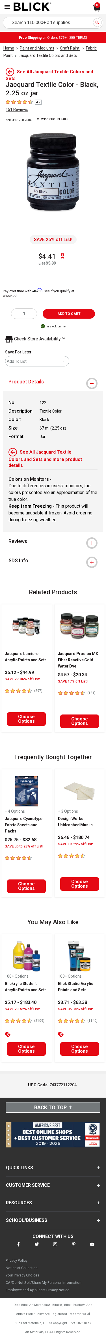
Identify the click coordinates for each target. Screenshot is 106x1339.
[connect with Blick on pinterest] (73, 1247)
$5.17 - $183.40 (20, 1002)
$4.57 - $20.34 (72, 674)
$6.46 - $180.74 (74, 837)
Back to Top (50, 1107)
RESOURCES (19, 1202)
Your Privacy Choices (22, 1275)
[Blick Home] (32, 7)
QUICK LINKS (19, 1167)
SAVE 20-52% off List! (22, 1009)
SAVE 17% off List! (73, 681)
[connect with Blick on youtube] (92, 1247)
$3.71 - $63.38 (72, 1002)
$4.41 (47, 256)
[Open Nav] (7, 7)
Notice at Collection (22, 1268)
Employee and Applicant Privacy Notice (37, 1290)
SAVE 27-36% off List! (22, 679)
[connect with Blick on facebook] (18, 1247)
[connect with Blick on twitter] (36, 1247)
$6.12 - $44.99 (19, 672)
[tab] (53, 381)
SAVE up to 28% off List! (24, 846)
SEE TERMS (78, 38)
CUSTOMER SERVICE (28, 1185)
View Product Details (52, 119)
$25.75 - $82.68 (20, 839)
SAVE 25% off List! (53, 239)
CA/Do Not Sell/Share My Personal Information (43, 1282)
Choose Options (26, 719)
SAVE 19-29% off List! (75, 844)
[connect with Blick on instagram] (55, 1247)
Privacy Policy (16, 1260)
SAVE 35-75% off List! (75, 1009)
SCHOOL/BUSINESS (26, 1220)
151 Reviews (17, 109)
